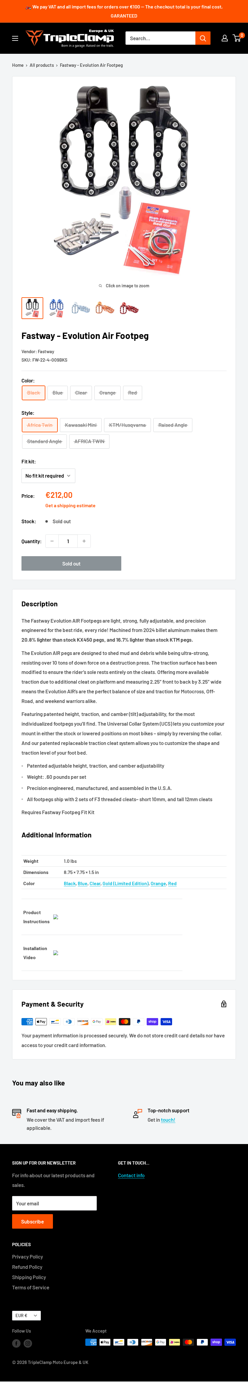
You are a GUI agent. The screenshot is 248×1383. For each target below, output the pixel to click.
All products (42, 65)
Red (172, 883)
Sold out (71, 563)
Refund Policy (27, 1267)
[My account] (225, 38)
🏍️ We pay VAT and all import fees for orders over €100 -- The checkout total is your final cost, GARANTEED (124, 11)
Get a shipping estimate (70, 505)
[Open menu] (15, 38)
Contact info (131, 1175)
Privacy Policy (27, 1256)
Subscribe (32, 1221)
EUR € (21, 1315)
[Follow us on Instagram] (28, 1343)
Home (18, 65)
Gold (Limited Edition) (125, 883)
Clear (95, 883)
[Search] (202, 38)
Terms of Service (30, 1287)
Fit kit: (28, 461)
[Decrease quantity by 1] (52, 541)
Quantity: (31, 541)
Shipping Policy (29, 1277)
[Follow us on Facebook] (16, 1343)
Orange (158, 883)
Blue (82, 883)
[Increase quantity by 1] (84, 541)
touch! (168, 1120)
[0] (237, 38)
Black (70, 883)
